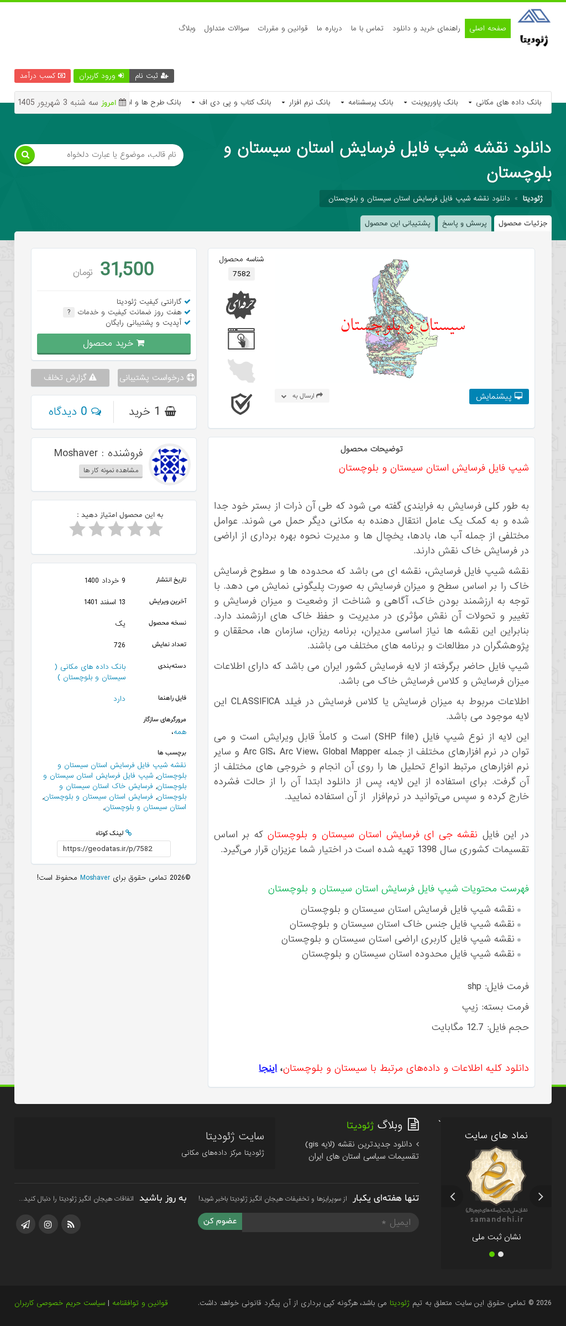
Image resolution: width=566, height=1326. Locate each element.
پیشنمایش (495, 396)
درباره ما (329, 28)
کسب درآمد (39, 76)
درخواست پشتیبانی (153, 378)
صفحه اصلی (487, 28)
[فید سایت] (71, 1224)
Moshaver (93, 878)
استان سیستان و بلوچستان (145, 807)
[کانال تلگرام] (25, 1224)
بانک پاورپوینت (433, 102)
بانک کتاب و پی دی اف (233, 102)
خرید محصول (110, 343)
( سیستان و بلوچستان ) (89, 672)
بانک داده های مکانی (507, 102)
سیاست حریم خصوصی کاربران (59, 1303)
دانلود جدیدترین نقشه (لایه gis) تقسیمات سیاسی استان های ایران (362, 1150)
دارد (119, 699)
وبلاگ (187, 28)
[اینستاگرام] (48, 1224)
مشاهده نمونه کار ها (110, 471)
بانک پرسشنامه (369, 102)
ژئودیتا (400, 1303)
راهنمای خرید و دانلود (426, 28)
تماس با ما (367, 28)
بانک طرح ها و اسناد (148, 102)
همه (180, 732)
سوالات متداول (227, 28)
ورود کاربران (98, 76)
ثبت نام (148, 76)
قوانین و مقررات (283, 28)
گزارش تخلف (66, 378)
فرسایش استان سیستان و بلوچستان (98, 796)
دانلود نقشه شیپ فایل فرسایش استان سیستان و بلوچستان (419, 198)
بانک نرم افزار (308, 102)
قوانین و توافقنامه (140, 1303)
